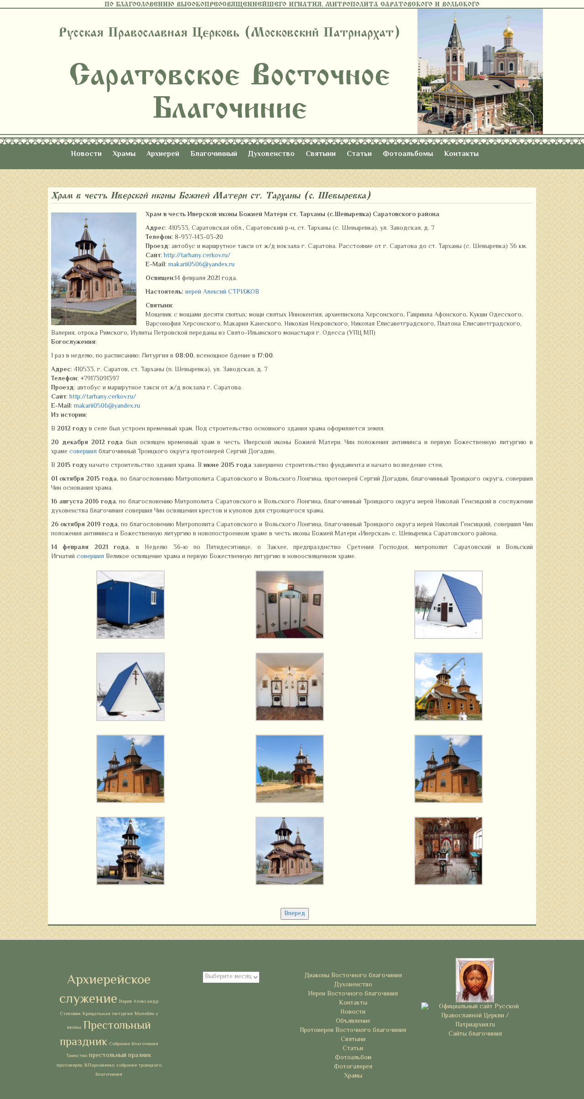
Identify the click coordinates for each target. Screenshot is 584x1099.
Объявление (353, 1021)
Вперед (294, 914)
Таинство (76, 1056)
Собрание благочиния (133, 1044)
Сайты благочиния (475, 1034)
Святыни (321, 154)
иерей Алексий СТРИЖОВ (222, 292)
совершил (83, 452)
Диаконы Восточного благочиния (353, 976)
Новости (86, 154)
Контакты (461, 154)
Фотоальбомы (408, 154)
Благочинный (213, 154)
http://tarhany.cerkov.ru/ (197, 256)
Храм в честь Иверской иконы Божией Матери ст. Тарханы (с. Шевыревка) (211, 195)
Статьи (359, 154)
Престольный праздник (105, 1034)
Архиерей (162, 154)
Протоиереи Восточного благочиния (353, 1031)
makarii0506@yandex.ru (201, 265)
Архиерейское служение (105, 990)
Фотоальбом (353, 1058)
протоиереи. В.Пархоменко (86, 1065)
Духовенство (271, 154)
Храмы (124, 154)
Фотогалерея (353, 1067)
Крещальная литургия (108, 1014)
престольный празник (120, 1055)
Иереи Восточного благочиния (353, 994)
